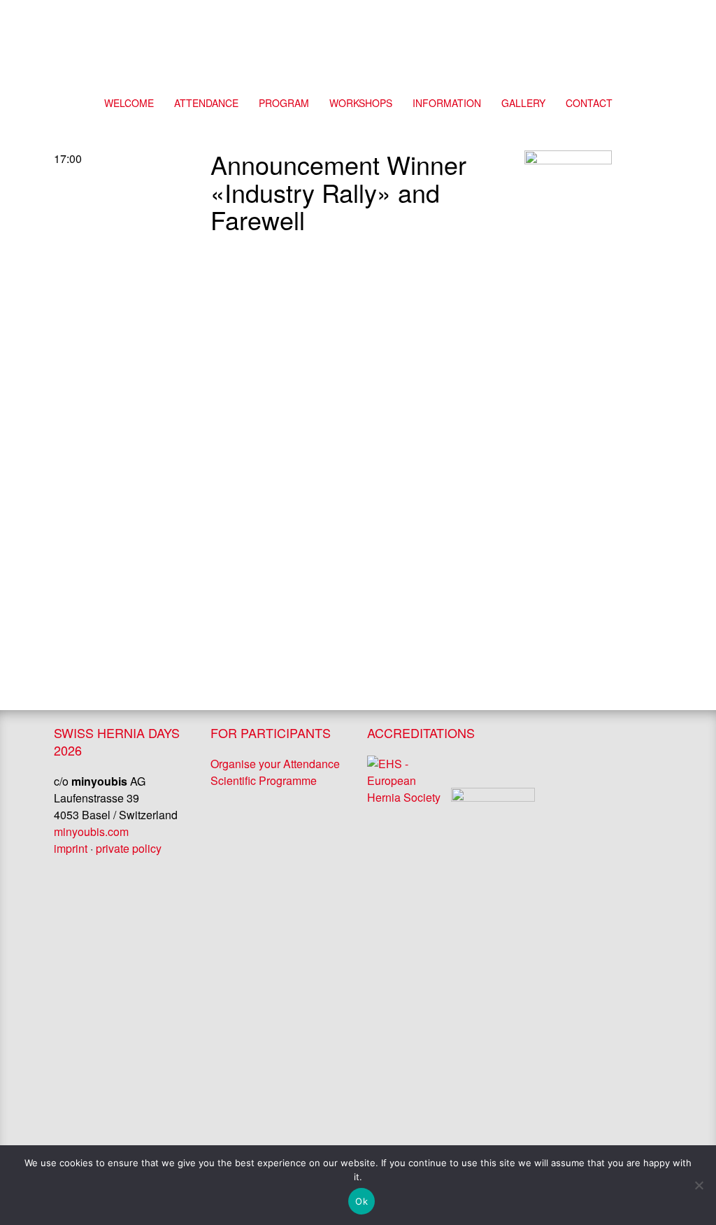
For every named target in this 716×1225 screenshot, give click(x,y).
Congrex (613, 24)
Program (284, 103)
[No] (699, 1185)
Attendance (206, 103)
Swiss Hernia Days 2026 (358, 45)
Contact (516, 24)
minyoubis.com (91, 831)
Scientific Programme (263, 780)
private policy (129, 848)
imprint (70, 848)
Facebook (564, 24)
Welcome (129, 103)
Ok (361, 1201)
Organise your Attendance (275, 764)
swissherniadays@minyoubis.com (26, 586)
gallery (523, 103)
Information (447, 103)
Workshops (360, 103)
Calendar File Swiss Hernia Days (690, 586)
